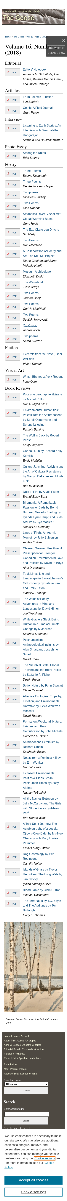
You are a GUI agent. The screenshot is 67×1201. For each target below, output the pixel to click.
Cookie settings (44, 1158)
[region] (33, 1165)
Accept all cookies (33, 1180)
